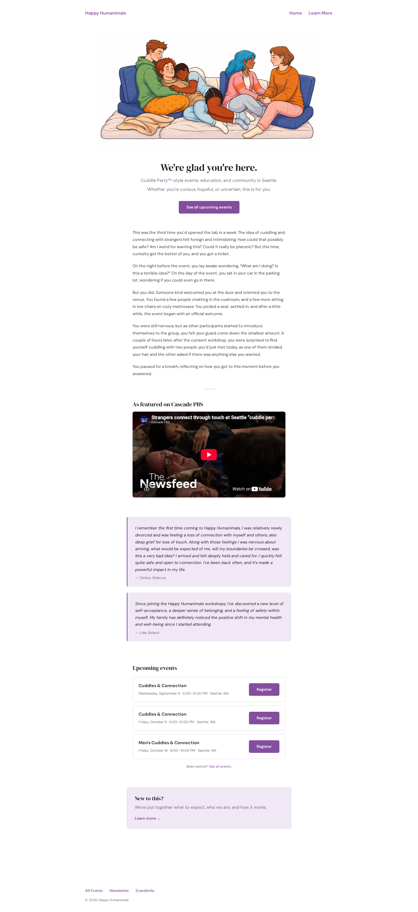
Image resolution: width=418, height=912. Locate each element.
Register (264, 689)
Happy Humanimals (105, 13)
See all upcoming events (209, 207)
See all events (220, 766)
